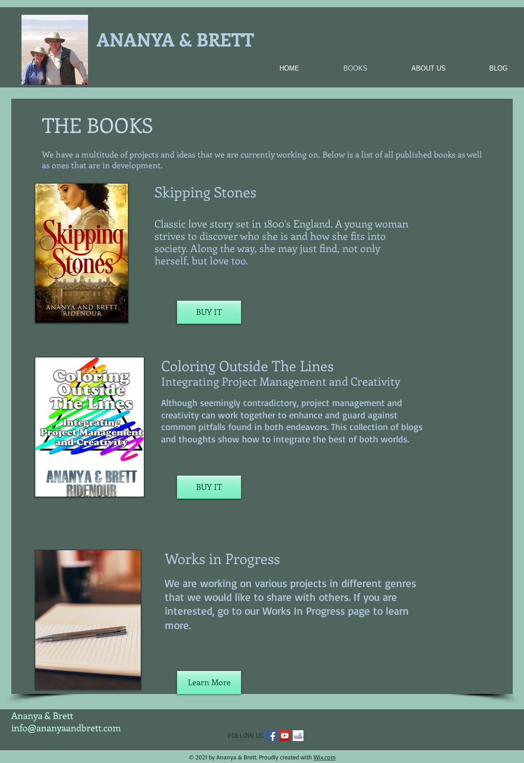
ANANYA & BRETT (175, 39)
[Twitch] (298, 735)
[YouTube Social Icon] (284, 735)
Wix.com (325, 757)
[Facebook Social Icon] (271, 735)
